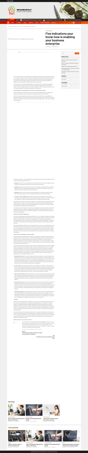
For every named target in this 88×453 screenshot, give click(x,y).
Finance (24, 22)
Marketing (31, 22)
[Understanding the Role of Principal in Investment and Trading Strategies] (71, 435)
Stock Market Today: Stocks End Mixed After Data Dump (45, 337)
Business (12, 22)
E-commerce (18, 22)
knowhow (39, 329)
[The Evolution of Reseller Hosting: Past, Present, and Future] (51, 410)
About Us (53, 22)
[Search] (72, 23)
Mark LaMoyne (24, 319)
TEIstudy (19, 242)
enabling (28, 329)
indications (36, 329)
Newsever (50, 451)
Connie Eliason (48, 46)
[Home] (8, 22)
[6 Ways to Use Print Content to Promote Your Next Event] (16, 435)
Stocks (36, 22)
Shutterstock (30, 319)
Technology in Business (45, 22)
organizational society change (35, 221)
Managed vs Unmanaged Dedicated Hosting (69, 66)
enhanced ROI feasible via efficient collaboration (27, 304)
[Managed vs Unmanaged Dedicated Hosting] (34, 410)
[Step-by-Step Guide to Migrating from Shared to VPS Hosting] (16, 410)
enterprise (32, 329)
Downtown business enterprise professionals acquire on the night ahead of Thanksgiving (32, 333)
